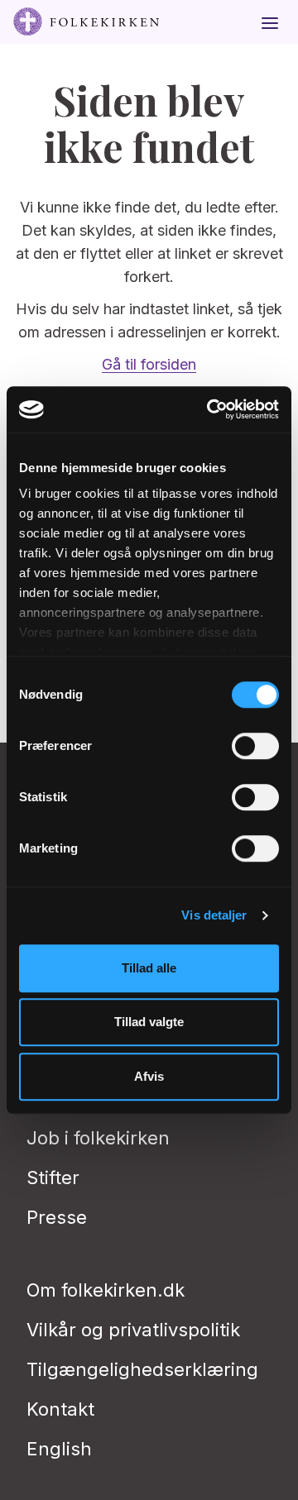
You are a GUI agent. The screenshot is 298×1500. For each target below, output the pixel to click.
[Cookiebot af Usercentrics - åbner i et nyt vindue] (210, 409)
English (59, 1449)
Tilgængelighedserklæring (142, 1369)
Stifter (52, 1177)
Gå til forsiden (149, 364)
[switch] (255, 746)
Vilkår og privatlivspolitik (133, 1330)
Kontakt (60, 1409)
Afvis (149, 1076)
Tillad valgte (149, 1022)
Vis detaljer (214, 915)
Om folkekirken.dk (105, 1290)
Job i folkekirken (98, 1138)
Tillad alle (149, 968)
